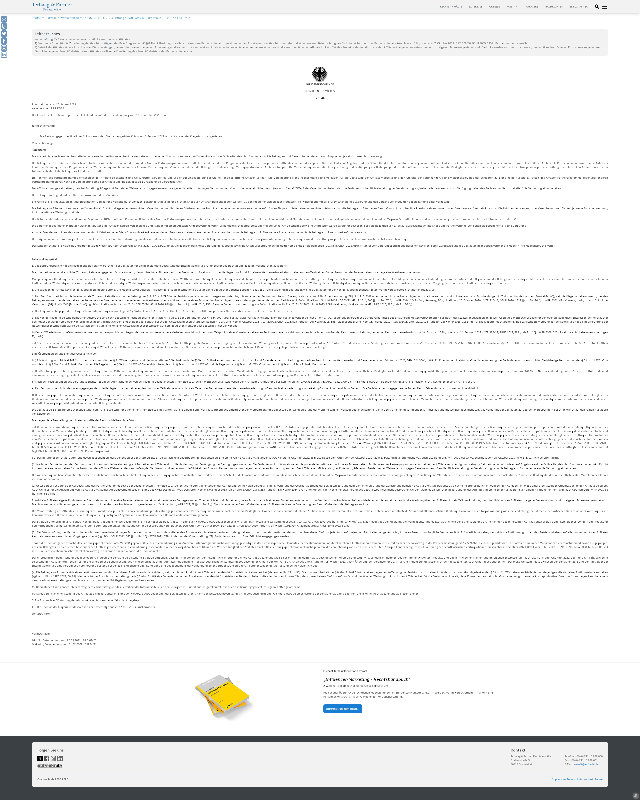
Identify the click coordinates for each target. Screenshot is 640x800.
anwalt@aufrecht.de (586, 764)
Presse (598, 779)
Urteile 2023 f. (96, 18)
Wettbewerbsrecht (72, 18)
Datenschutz (574, 779)
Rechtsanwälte (451, 6)
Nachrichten (554, 6)
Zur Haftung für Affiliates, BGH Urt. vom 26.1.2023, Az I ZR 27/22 (149, 18)
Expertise (475, 6)
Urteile (494, 6)
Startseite (38, 18)
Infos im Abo (579, 6)
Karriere (532, 6)
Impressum (559, 779)
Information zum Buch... (343, 709)
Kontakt (512, 6)
